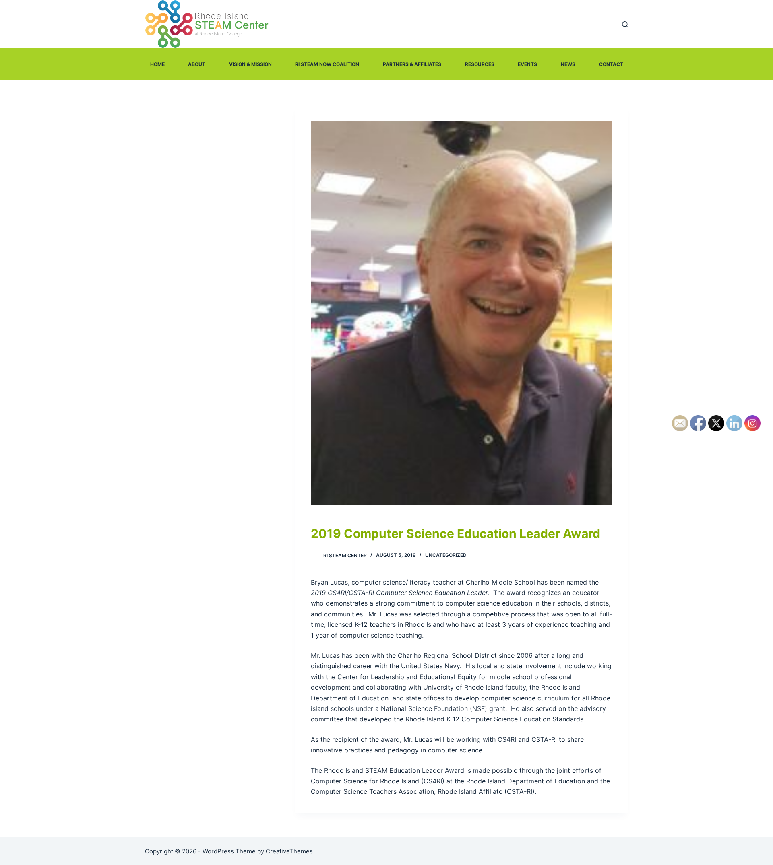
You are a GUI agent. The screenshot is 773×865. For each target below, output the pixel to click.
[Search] (625, 24)
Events (527, 64)
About (196, 64)
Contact (611, 64)
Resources (479, 64)
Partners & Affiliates (412, 64)
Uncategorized (446, 555)
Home (157, 64)
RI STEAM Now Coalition (327, 64)
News (568, 64)
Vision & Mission (250, 64)
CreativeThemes (289, 851)
